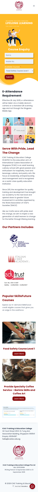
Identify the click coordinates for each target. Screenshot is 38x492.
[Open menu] (34, 5)
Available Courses (13, 67)
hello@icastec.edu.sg (11, 439)
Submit (9, 77)
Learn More (19, 353)
